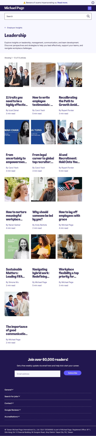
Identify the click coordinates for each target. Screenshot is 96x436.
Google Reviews (12, 410)
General (8, 390)
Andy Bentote (41, 225)
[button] (87, 16)
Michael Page (67, 225)
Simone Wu (14, 282)
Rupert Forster (68, 110)
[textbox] (48, 16)
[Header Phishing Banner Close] (93, 2)
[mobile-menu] (89, 8)
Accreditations (11, 417)
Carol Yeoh (40, 110)
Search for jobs (11, 396)
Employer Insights (14, 28)
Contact (8, 403)
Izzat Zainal (14, 110)
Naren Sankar (14, 225)
